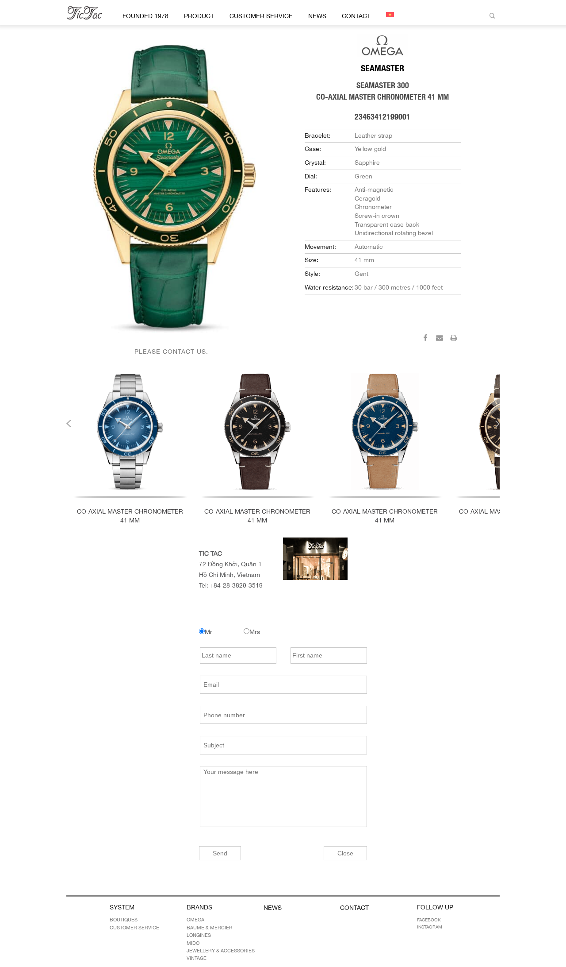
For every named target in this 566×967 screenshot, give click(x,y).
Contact (356, 15)
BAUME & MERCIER (210, 927)
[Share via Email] (439, 339)
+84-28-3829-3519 (236, 585)
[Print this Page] (454, 339)
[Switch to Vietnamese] (388, 14)
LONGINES (199, 935)
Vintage (197, 958)
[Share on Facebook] (425, 339)
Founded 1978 (145, 15)
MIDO (193, 943)
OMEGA (195, 919)
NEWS (317, 15)
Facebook (429, 919)
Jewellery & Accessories (221, 950)
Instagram (429, 926)
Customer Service (261, 15)
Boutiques (124, 919)
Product (199, 15)
